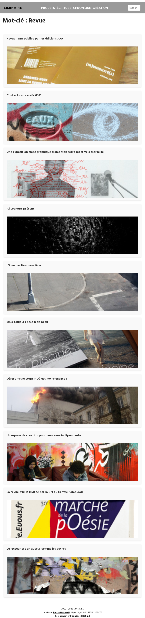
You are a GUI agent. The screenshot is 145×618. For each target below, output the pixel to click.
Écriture (64, 8)
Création (100, 8)
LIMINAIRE (13, 8)
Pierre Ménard (61, 612)
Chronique (82, 8)
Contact (76, 616)
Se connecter (62, 616)
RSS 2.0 (86, 616)
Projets (48, 8)
